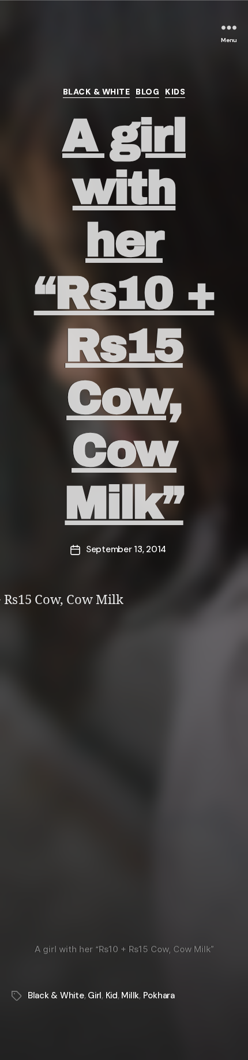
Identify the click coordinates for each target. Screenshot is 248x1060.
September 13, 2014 (126, 549)
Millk (130, 995)
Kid (112, 995)
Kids (175, 92)
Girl (95, 995)
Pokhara (159, 995)
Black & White (96, 92)
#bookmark (74, 30)
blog (147, 92)
